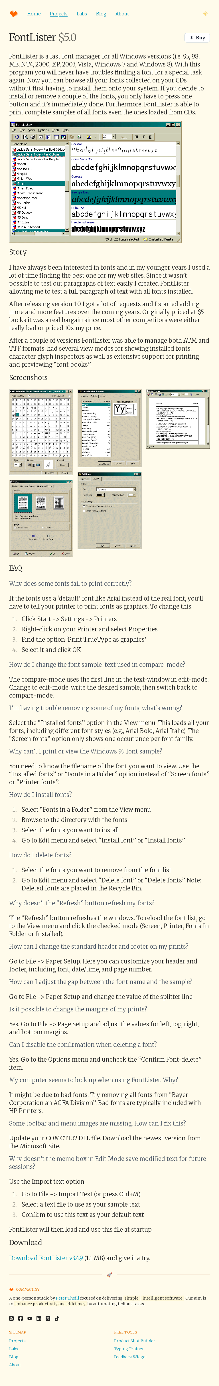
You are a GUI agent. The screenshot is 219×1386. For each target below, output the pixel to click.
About (122, 14)
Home (34, 14)
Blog (101, 14)
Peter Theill (67, 1298)
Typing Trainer (129, 1348)
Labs (82, 14)
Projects (59, 14)
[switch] (205, 13)
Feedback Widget (130, 1356)
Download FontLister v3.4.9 (46, 1258)
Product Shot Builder (134, 1340)
